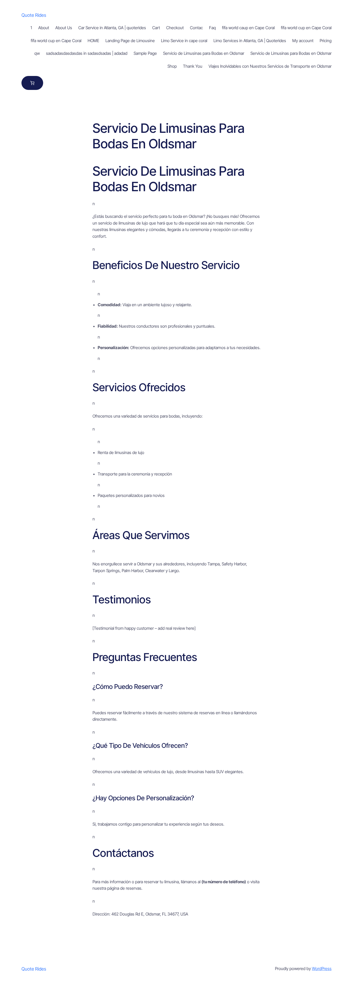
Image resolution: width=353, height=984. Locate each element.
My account (302, 40)
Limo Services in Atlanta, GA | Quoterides (249, 40)
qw (37, 53)
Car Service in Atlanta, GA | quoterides (112, 27)
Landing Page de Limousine (130, 40)
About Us (63, 27)
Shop (172, 66)
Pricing (326, 40)
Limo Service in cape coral (184, 40)
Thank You (192, 66)
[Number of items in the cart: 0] (32, 83)
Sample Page (145, 53)
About (43, 27)
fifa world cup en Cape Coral (306, 27)
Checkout (175, 27)
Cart (156, 27)
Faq (212, 27)
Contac (196, 27)
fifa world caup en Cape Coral (248, 27)
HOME (93, 40)
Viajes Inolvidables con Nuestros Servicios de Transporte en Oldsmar (270, 66)
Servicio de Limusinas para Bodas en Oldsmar (203, 53)
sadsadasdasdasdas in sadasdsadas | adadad (86, 53)
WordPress (322, 968)
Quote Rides (33, 15)
